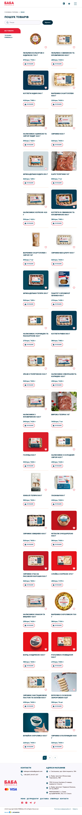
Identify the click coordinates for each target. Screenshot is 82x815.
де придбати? (33, 799)
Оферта (75, 809)
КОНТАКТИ (64, 799)
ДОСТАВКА (44, 799)
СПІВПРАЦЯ (54, 799)
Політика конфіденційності (62, 809)
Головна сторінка (11, 12)
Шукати (47, 22)
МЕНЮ (23, 799)
